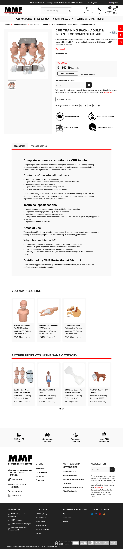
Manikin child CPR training (47, 391)
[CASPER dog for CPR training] (99, 375)
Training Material (85, 19)
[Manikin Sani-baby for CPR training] (48, 311)
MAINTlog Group (41, 514)
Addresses (67, 518)
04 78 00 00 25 (17, 491)
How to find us (17, 479)
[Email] (98, 105)
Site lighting (67, 483)
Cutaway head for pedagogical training (73, 326)
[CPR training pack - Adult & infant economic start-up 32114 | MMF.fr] (45, 75)
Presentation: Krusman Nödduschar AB (17, 529)
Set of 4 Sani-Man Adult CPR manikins (22, 391)
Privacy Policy (41, 525)
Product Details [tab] (39, 146)
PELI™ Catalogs (16, 520)
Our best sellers (41, 472)
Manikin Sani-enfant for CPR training (22, 326)
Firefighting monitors (70, 476)
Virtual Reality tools (70, 491)
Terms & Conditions (42, 529)
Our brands (40, 476)
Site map (39, 533)
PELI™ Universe (23, 19)
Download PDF (65, 99)
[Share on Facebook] (85, 105)
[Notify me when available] (89, 85)
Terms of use (108, 92)
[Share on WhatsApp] (94, 105)
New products (40, 468)
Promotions (40, 480)
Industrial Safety (63, 19)
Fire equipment (42, 19)
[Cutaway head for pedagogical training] (74, 311)
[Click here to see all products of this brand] (112, 31)
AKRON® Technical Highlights (21, 524)
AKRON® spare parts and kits (73, 479)
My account (67, 514)
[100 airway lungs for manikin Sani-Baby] (74, 375)
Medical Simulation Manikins (73, 487)
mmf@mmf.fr (16, 495)
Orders (65, 522)
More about (60, 49)
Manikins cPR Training (22, 331)
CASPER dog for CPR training (99, 391)
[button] (60, 409)
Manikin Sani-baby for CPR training (48, 326)
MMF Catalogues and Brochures (16, 515)
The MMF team (41, 518)
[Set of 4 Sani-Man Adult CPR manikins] (23, 375)
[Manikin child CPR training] (48, 375)
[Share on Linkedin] (90, 105)
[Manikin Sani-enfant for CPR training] (23, 311)
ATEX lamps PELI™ (70, 472)
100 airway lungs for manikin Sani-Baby (74, 391)
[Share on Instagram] (81, 105)
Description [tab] (19, 146)
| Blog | (100, 19)
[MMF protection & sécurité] (17, 11)
